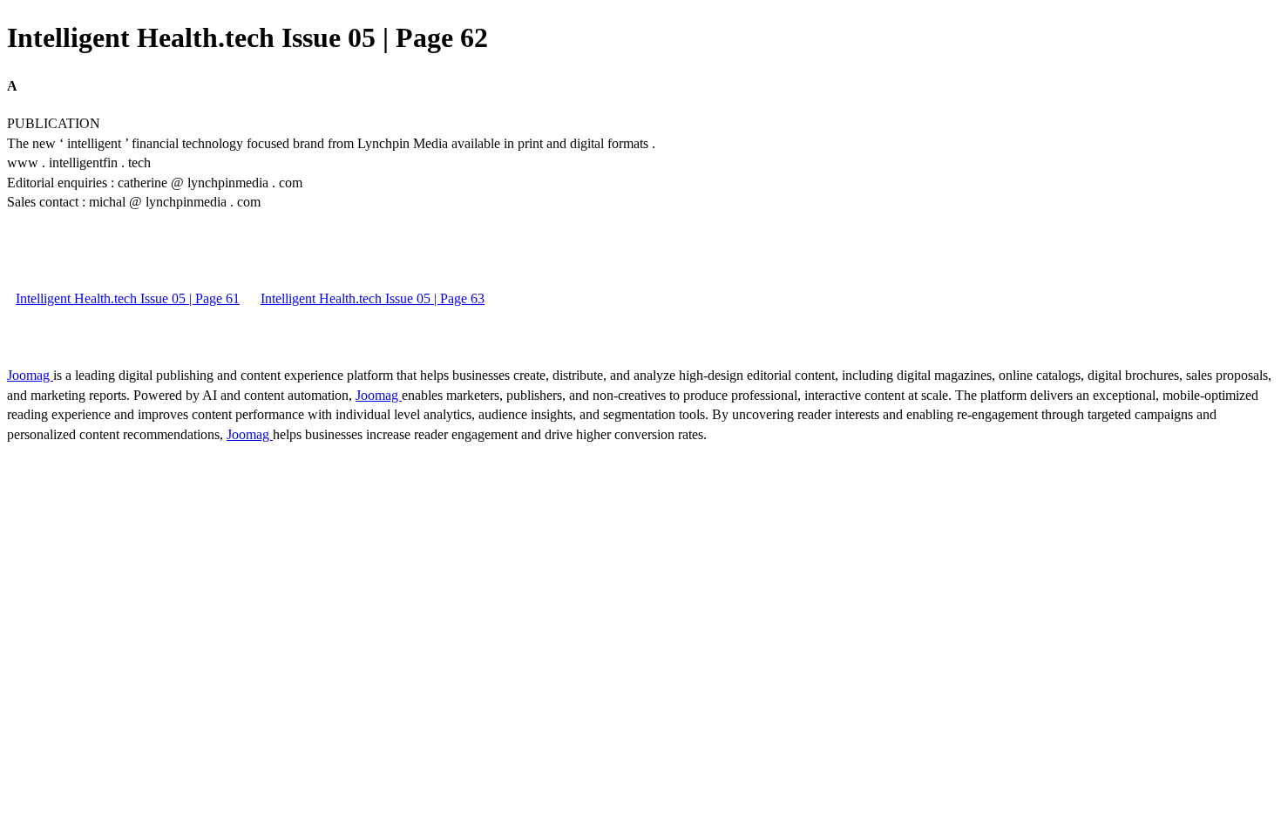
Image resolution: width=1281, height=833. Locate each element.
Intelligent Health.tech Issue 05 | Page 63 (373, 298)
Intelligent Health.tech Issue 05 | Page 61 (128, 298)
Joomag (30, 375)
